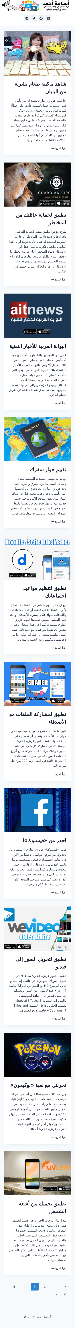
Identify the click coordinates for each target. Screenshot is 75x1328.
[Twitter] (34, 18)
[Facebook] (41, 18)
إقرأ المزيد (58, 148)
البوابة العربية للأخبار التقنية (37, 346)
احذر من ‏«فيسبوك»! (44, 840)
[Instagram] (48, 18)
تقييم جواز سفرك (48, 469)
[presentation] (37, 53)
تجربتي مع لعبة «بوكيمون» (38, 1085)
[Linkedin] (27, 18)
